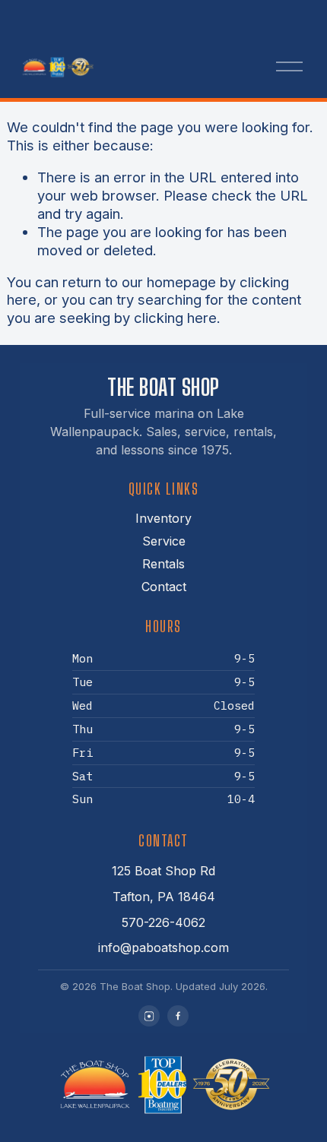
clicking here (175, 317)
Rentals (163, 563)
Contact (163, 586)
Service (164, 541)
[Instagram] (149, 1016)
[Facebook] (178, 1016)
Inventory (163, 518)
